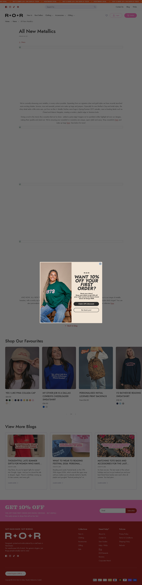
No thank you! (86, 310)
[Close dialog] (100, 264)
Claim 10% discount (86, 304)
